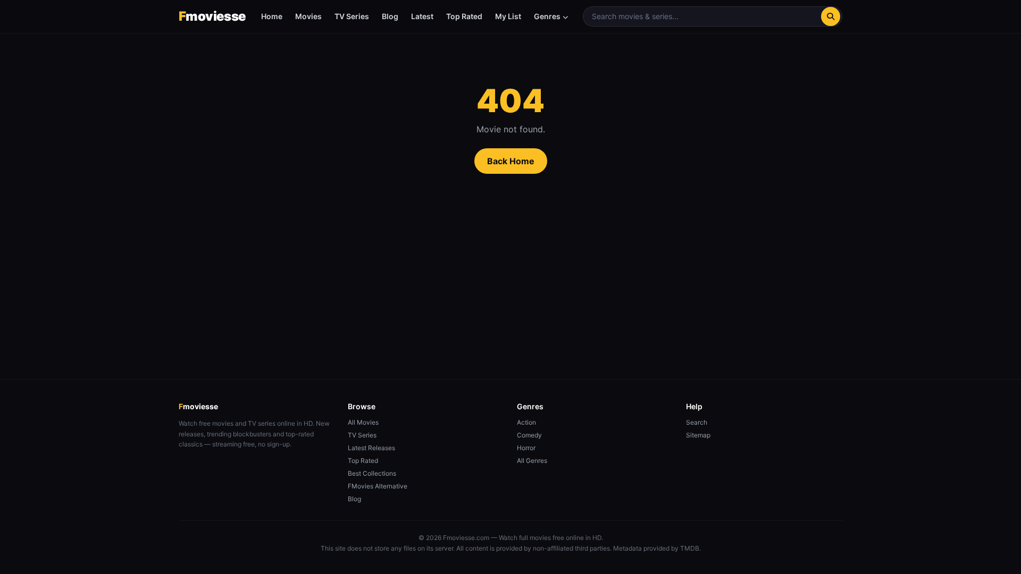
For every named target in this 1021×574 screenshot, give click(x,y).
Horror (526, 448)
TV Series (351, 16)
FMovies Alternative (377, 486)
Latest (422, 16)
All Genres (532, 461)
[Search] (830, 16)
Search (696, 422)
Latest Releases (371, 448)
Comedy (529, 435)
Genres (547, 16)
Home (271, 16)
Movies (308, 16)
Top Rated (464, 16)
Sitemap (698, 435)
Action (526, 422)
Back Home (510, 161)
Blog (390, 16)
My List (508, 16)
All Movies (363, 422)
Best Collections (372, 473)
